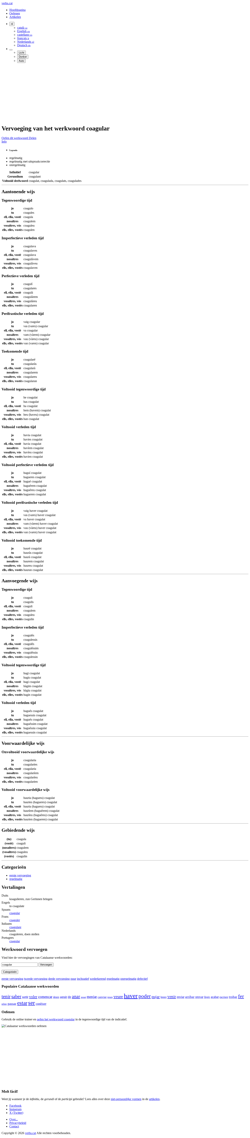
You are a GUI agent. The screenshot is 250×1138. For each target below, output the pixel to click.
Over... (13, 1119)
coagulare (15, 927)
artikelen (154, 1099)
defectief (142, 978)
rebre (4, 1004)
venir (171, 996)
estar (22, 1003)
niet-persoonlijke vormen (126, 1099)
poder (144, 996)
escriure (224, 997)
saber (16, 996)
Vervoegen (46, 964)
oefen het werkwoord (56, 1019)
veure (118, 996)
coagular (14, 913)
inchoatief (83, 978)
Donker (23, 56)
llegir (207, 997)
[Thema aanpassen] (10, 49)
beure (164, 997)
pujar (156, 996)
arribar (190, 997)
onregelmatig (128, 978)
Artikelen (15, 17)
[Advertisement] (119, 93)
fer (241, 996)
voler (33, 996)
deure (56, 997)
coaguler (14, 920)
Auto (21, 60)
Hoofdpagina (17, 10)
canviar (102, 997)
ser (31, 1003)
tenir (6, 996)
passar (12, 1004)
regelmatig (15, 879)
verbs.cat (7, 3)
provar (199, 997)
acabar (215, 997)
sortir (25, 997)
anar (76, 996)
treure (110, 997)
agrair (63, 997)
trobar (233, 997)
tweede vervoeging (35, 978)
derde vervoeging (59, 978)
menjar (92, 997)
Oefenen (14, 13)
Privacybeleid (17, 1123)
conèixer (41, 1003)
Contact (14, 1126)
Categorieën (10, 971)
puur (73, 978)
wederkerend (98, 978)
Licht (21, 52)
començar (45, 997)
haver (131, 995)
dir (69, 997)
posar (83, 997)
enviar (180, 997)
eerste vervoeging (20, 875)
